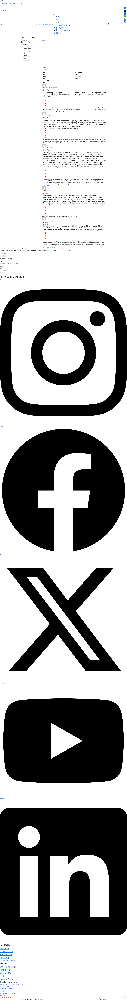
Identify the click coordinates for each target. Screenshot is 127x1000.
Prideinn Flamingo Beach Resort (8, 988)
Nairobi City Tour (93, 58)
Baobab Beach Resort (95, 48)
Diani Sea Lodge (71, 48)
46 (45, 247)
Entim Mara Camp (4, 986)
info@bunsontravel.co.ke (8, 3)
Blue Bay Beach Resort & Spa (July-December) (11, 984)
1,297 (52, 247)
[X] (125, 11)
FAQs (2, 976)
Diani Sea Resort (49, 48)
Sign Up (4, 10)
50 (50, 247)
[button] (108, 24)
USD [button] (3, 12)
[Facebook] (125, 13)
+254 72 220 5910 (20, 3)
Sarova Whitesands (5, 990)
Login (3, 8)
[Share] (125, 21)
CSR (59, 22)
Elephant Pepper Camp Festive (7, 993)
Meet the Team (7, 960)
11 (49, 66)
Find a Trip (5, 969)
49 (48, 247)
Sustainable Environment (64, 25)
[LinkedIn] (125, 8)
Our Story (60, 19)
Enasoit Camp (3, 991)
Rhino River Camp (4, 995)
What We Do (61, 21)
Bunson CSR (6, 954)
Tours (43, 40)
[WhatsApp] (125, 16)
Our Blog (4, 957)
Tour (46, 69)
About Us (4, 948)
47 (46, 247)
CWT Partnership (8, 966)
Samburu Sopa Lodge (5, 997)
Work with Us (6, 951)
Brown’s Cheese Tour (73, 58)
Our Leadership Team (63, 24)
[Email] (125, 18)
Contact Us (5, 972)
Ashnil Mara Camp (50, 57)
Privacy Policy (6, 979)
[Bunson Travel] (56, 44)
